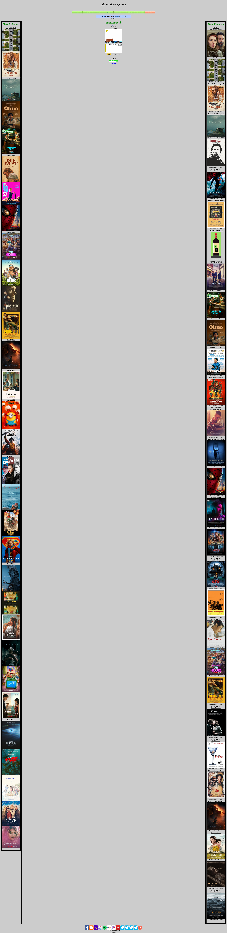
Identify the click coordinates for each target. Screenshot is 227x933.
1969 (113, 25)
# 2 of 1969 (113, 63)
